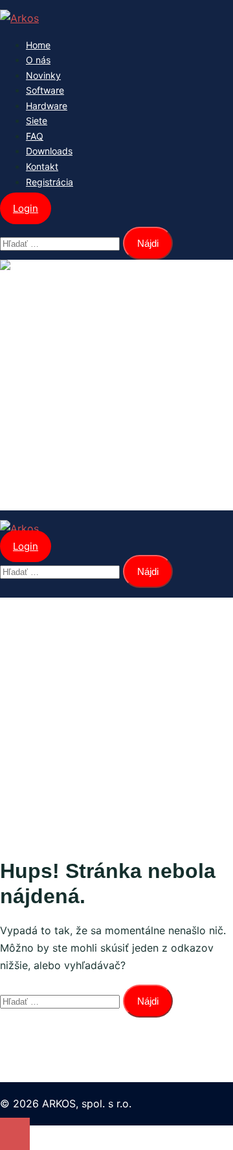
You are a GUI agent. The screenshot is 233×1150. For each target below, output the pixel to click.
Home (38, 44)
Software (45, 90)
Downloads (49, 150)
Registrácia (49, 181)
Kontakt (42, 166)
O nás (38, 59)
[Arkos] (19, 18)
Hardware (46, 105)
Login (25, 208)
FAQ (34, 136)
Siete (36, 120)
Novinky (43, 75)
